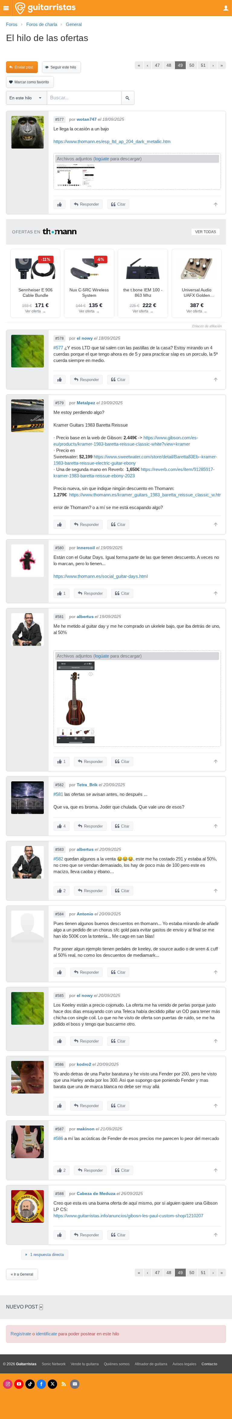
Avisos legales (184, 1364)
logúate (102, 158)
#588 (59, 1194)
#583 (59, 849)
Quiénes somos (117, 1364)
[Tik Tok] (30, 1384)
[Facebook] (41, 1384)
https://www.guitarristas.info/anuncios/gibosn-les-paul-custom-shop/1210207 (128, 1215)
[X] (52, 1384)
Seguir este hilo (63, 67)
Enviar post (23, 67)
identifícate (46, 1333)
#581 (59, 617)
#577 (59, 119)
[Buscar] (127, 97)
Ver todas (205, 232)
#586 (59, 1064)
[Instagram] (7, 1384)
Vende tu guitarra (85, 1364)
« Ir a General (22, 1274)
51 (203, 65)
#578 (59, 338)
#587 (59, 1129)
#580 (59, 548)
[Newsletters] (74, 1384)
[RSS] (63, 1384)
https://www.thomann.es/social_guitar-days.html (100, 576)
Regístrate (21, 1333)
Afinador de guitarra (151, 1364)
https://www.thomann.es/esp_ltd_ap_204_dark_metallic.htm (112, 141)
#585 (59, 996)
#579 (59, 403)
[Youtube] (19, 1384)
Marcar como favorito (31, 82)
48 (168, 65)
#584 (59, 914)
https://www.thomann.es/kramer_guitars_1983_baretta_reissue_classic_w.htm (146, 494)
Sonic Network (54, 1364)
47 (157, 65)
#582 (59, 785)
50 (191, 65)
